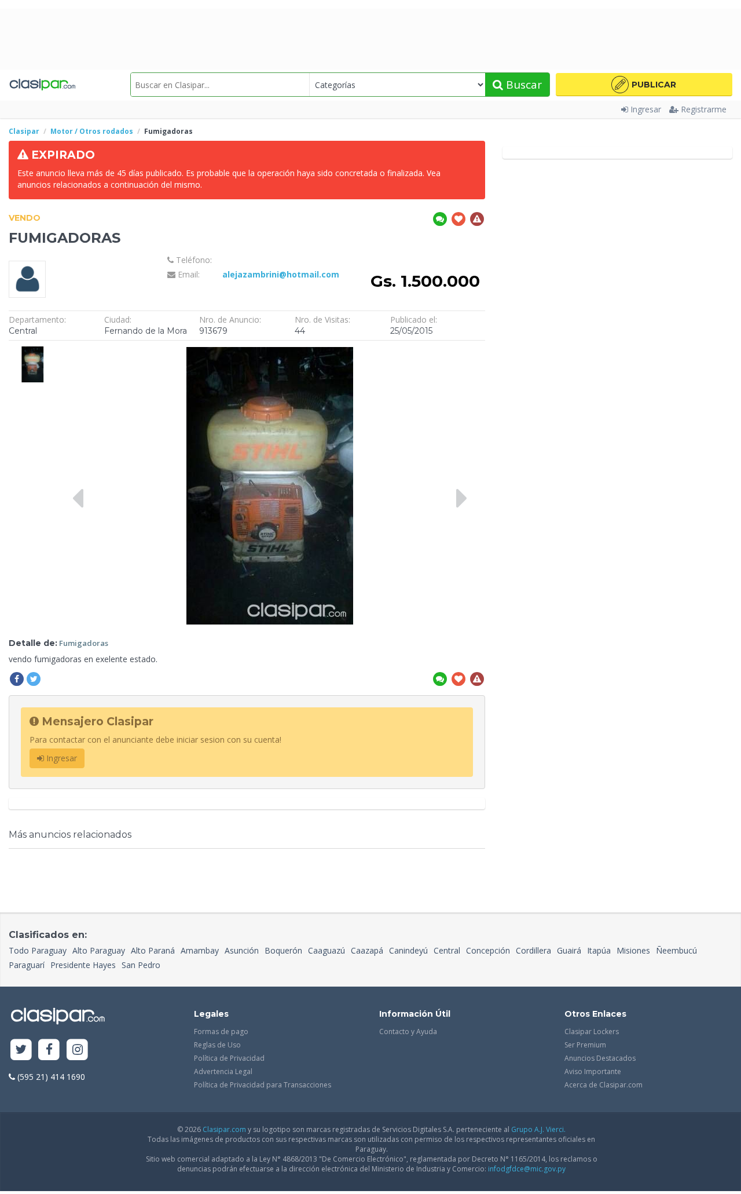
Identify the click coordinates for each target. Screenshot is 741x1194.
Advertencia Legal (223, 1071)
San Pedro (141, 964)
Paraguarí (27, 964)
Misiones (633, 950)
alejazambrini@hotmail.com (280, 274)
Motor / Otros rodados (91, 131)
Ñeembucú (676, 950)
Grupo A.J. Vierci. (538, 1129)
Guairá (569, 950)
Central (447, 950)
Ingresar (645, 109)
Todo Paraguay (38, 950)
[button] (644, 84)
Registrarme (704, 109)
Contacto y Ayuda (408, 1031)
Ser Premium (585, 1045)
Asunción (242, 950)
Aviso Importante (592, 1071)
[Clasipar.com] (42, 84)
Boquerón (283, 950)
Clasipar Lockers (591, 1031)
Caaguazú (326, 950)
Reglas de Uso (217, 1045)
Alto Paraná (153, 950)
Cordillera (533, 950)
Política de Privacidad (229, 1058)
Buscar (522, 84)
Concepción (488, 950)
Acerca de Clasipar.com (603, 1085)
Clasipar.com (224, 1129)
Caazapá (367, 950)
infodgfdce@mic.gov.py (527, 1169)
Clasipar (24, 131)
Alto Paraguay (98, 950)
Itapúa (599, 950)
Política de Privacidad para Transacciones (262, 1085)
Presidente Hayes (83, 964)
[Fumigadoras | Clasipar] (32, 351)
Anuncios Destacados (600, 1058)
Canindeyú (408, 950)
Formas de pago (221, 1031)
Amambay (200, 950)
